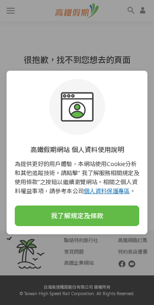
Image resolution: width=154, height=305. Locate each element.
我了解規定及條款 (77, 215)
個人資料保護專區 (107, 191)
